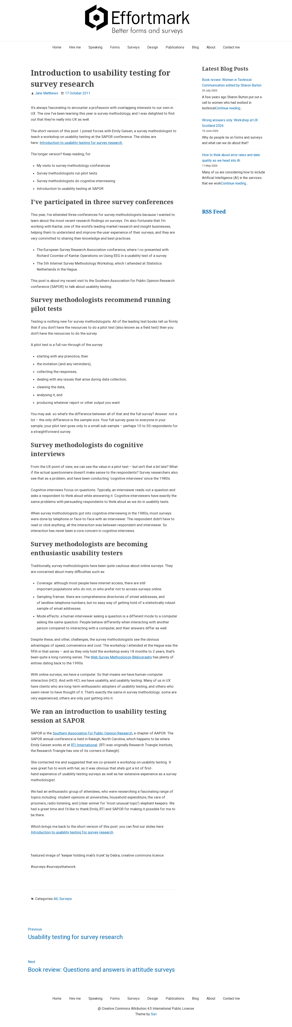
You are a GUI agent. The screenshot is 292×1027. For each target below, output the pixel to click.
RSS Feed (214, 211)
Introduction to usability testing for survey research (72, 832)
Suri (154, 1014)
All (56, 899)
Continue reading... (228, 108)
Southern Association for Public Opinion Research (92, 733)
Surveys (65, 899)
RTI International (84, 745)
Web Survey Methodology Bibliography (121, 657)
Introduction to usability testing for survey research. (81, 143)
